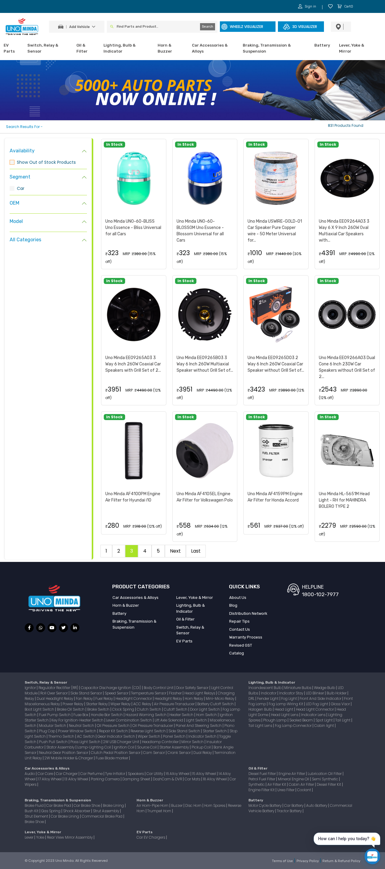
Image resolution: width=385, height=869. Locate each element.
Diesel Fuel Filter (262, 773)
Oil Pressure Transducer (153, 725)
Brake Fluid (35, 805)
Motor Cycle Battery (265, 805)
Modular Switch (53, 725)
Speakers (136, 773)
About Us (237, 597)
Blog (233, 605)
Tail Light (343, 720)
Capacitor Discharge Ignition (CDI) (111, 687)
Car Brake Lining (65, 816)
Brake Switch (98, 709)
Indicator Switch (202, 736)
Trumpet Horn (159, 810)
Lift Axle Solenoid (169, 720)
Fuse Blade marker (112, 758)
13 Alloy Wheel (76, 779)
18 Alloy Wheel (215, 779)
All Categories (25, 239)
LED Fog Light (317, 703)
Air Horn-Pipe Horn (153, 805)
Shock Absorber (77, 810)
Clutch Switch (149, 709)
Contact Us (239, 629)
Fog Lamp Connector (294, 725)
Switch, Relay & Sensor (42, 48)
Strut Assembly (106, 810)
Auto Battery (317, 805)
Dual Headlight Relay (55, 698)
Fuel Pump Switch (55, 714)
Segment (20, 177)
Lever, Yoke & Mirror (351, 48)
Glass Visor (341, 703)
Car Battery (294, 805)
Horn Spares (215, 805)
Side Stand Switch (184, 730)
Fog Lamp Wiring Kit (286, 703)
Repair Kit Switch (114, 730)
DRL (251, 698)
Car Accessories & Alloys (210, 48)
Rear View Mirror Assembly (70, 837)
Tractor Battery (290, 810)
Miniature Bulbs (298, 687)
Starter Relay (97, 703)
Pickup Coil (202, 747)
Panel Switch (174, 736)
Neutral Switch (82, 725)
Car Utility (155, 773)
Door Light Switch (205, 709)
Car (20, 188)
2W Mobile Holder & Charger (69, 758)
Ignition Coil (124, 747)
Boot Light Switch (40, 709)
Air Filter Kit (277, 784)
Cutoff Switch (176, 709)
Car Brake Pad (59, 805)
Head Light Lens (285, 714)
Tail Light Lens (260, 725)
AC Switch (86, 736)
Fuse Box (81, 714)
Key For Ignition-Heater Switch (77, 720)
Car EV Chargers (151, 837)
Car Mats (193, 779)
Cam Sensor (154, 752)
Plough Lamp (275, 720)
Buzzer (177, 805)
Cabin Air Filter (302, 784)
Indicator (269, 693)
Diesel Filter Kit (329, 784)
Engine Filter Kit (262, 789)
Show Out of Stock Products (46, 162)
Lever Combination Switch (129, 720)
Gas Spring (51, 810)
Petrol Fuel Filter (262, 779)
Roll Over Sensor (54, 693)
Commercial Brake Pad (102, 816)
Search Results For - (24, 126)
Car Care (46, 773)
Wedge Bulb (325, 687)
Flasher (176, 693)
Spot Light (325, 720)
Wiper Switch (149, 736)
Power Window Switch (77, 730)
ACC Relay (142, 703)
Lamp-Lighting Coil (94, 747)
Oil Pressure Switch (114, 725)
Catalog (236, 653)
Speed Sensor (117, 693)
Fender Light (268, 698)
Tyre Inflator (115, 773)
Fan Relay (85, 698)
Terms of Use (283, 861)
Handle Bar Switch (107, 714)
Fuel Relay (104, 698)
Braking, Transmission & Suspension (267, 48)
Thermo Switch (61, 736)
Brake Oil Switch (71, 709)
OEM (14, 203)
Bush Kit (32, 810)
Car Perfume (91, 773)
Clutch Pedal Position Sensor (116, 752)
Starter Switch (215, 730)
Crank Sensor (180, 752)
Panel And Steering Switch (199, 725)
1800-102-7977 (320, 594)
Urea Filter (286, 789)
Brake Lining (114, 805)
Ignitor (31, 687)
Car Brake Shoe (87, 805)
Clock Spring (123, 709)
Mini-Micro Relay (220, 698)
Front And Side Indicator (321, 698)
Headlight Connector (134, 698)
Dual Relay (203, 752)
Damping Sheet (136, 779)
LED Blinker (315, 693)
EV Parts (9, 48)
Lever (29, 837)
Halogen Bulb (260, 709)
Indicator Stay (291, 693)
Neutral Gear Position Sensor (64, 752)
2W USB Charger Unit (121, 741)
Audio (30, 773)
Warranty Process (245, 637)
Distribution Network (248, 613)
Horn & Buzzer (165, 48)
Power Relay (73, 703)
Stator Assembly (60, 747)
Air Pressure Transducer (175, 703)
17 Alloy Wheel (50, 779)
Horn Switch (207, 714)
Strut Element (37, 816)
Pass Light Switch (85, 741)
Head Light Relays (200, 693)
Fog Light (289, 698)
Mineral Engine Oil (294, 779)
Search (207, 27)
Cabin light (324, 725)
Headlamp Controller (161, 741)
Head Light (284, 709)
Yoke (40, 837)
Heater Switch (181, 714)
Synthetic (257, 784)
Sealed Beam (301, 720)
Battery (322, 45)
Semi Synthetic (325, 779)
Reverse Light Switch (149, 730)
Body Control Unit (159, 687)
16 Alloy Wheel (178, 773)
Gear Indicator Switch (116, 736)
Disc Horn (193, 805)
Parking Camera (106, 779)
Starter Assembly (174, 747)
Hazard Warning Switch (146, 714)
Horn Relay (194, 698)
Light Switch (197, 720)
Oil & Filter (82, 48)
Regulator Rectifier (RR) (58, 687)
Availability (22, 151)
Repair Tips (239, 621)
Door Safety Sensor (192, 687)
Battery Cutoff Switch (216, 703)
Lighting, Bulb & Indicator (119, 48)
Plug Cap (47, 730)
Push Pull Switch (54, 741)
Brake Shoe (35, 821)
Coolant (304, 789)
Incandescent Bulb (265, 687)
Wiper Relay (120, 703)
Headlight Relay (169, 698)
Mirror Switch (193, 741)
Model (16, 221)
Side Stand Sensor (86, 693)
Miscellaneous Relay (43, 703)
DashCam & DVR (168, 779)
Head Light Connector (315, 709)
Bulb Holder (337, 693)
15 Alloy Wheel (204, 773)
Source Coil (147, 747)
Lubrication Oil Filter (325, 773)
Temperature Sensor (149, 693)
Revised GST (240, 645)
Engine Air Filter (292, 773)
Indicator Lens (313, 714)
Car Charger (67, 773)
